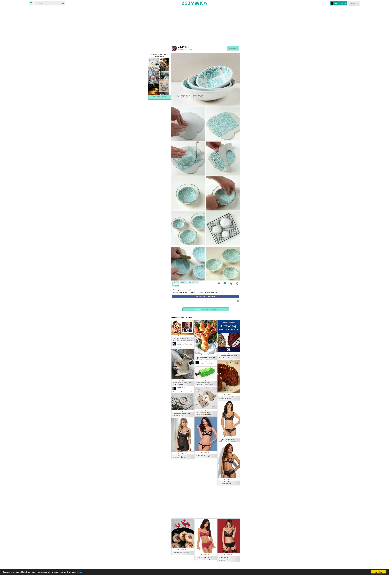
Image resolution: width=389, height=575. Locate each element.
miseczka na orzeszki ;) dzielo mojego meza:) (182, 383)
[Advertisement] (194, 22)
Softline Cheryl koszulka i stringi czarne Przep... (181, 456)
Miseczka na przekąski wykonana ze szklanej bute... (205, 383)
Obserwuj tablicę (159, 97)
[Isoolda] (174, 388)
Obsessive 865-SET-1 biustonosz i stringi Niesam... (205, 456)
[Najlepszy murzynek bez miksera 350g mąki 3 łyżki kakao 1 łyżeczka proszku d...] (228, 376)
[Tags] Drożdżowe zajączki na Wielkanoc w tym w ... (205, 358)
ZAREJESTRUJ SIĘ (340, 3)
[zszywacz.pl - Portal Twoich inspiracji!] (194, 3)
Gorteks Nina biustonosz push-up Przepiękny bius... (227, 440)
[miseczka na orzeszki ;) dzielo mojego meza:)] (183, 364)
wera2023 (214, 292)
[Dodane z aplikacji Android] (191, 49)
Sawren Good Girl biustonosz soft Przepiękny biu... (228, 482)
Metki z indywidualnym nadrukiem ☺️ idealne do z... (205, 413)
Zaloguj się (198, 309)
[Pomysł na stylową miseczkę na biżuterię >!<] (183, 402)
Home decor (159, 56)
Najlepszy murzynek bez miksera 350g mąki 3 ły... (227, 397)
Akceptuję (378, 572)
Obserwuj (233, 48)
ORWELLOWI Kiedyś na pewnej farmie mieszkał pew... (182, 339)
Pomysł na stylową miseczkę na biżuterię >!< (182, 414)
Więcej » (80, 572)
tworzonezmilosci (206, 292)
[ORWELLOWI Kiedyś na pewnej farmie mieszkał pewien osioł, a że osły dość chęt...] (183, 327)
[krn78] (174, 343)
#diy (190, 282)
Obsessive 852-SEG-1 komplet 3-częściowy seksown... (226, 558)
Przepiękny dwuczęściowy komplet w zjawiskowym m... (205, 558)
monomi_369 (188, 292)
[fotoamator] (197, 362)
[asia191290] (174, 48)
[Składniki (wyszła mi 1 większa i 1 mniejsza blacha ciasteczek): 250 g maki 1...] (183, 533)
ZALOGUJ (354, 3)
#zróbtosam (195, 282)
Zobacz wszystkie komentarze (182, 392)
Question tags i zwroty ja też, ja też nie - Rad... (228, 356)
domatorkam (180, 292)
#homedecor (183, 282)
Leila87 (199, 292)
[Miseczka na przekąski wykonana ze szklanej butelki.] (205, 373)
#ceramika (176, 285)
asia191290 (183, 47)
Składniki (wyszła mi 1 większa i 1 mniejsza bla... (182, 553)
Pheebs (194, 292)
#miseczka (176, 282)
